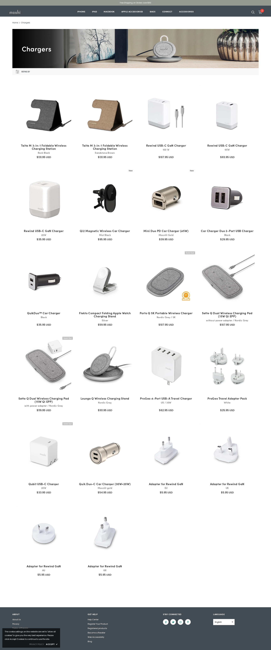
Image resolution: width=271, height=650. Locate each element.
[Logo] (27, 12)
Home (15, 22)
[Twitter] (173, 622)
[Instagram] (180, 622)
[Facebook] (166, 622)
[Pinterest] (188, 622)
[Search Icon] (253, 12)
